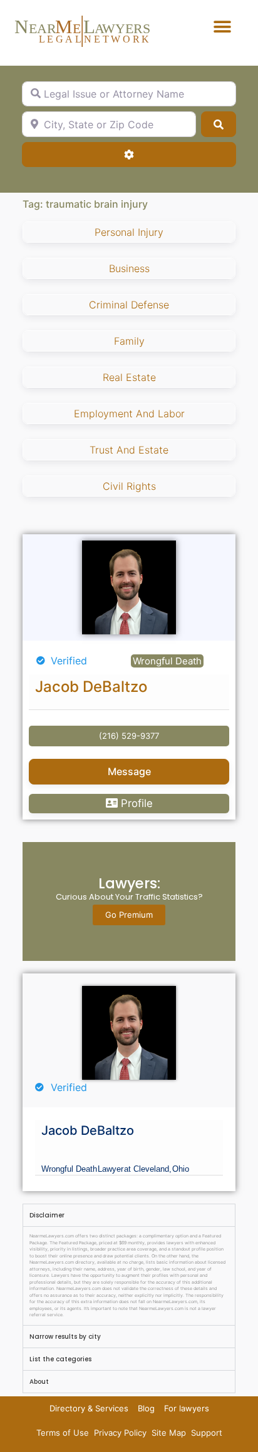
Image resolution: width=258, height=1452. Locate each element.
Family (129, 341)
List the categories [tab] (60, 1359)
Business (129, 268)
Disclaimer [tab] (46, 1215)
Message (129, 771)
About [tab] (39, 1381)
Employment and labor (129, 413)
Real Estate (129, 377)
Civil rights (129, 486)
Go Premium (129, 915)
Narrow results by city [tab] (65, 1336)
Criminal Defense (129, 304)
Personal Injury (129, 232)
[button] (223, 27)
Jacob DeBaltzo (91, 687)
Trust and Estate (129, 450)
